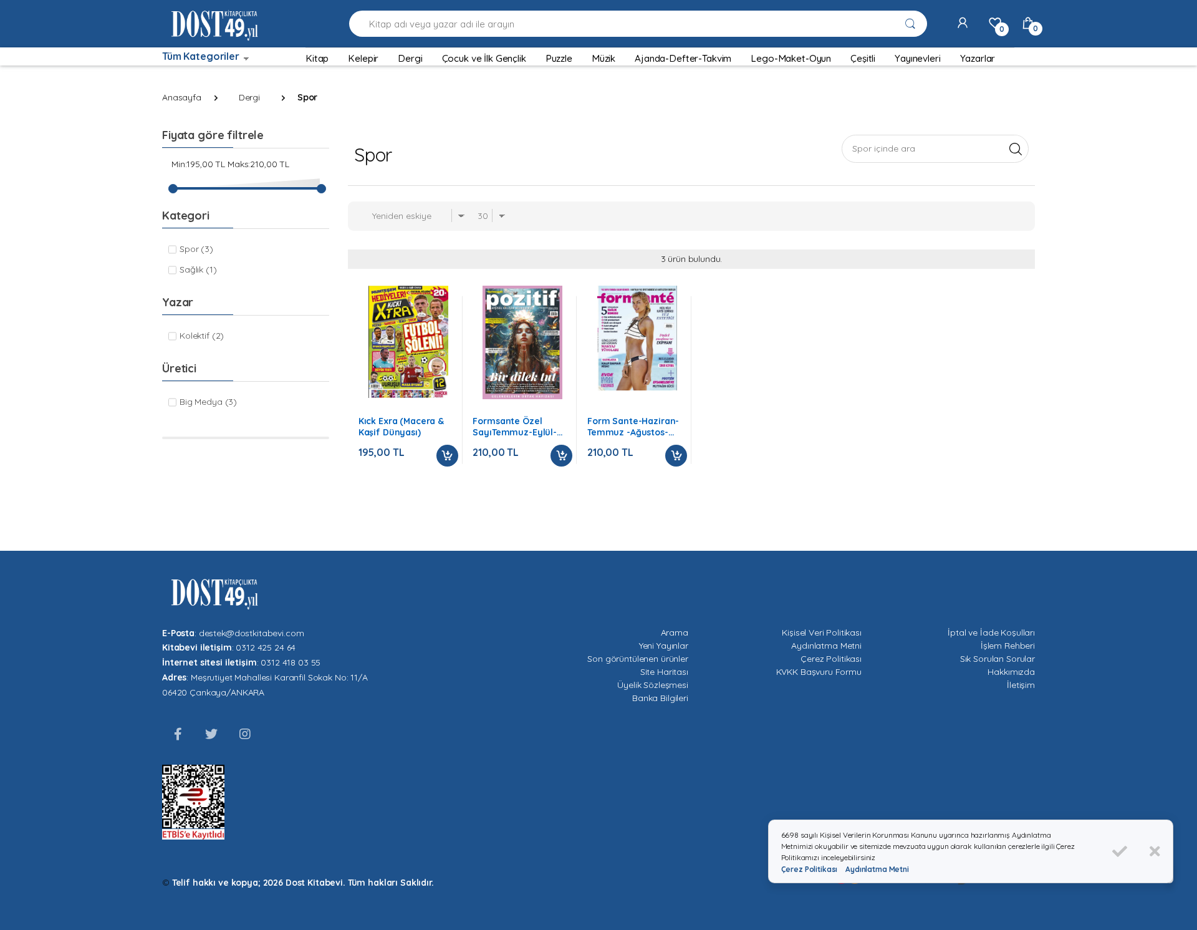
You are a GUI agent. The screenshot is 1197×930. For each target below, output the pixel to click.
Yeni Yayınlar (663, 645)
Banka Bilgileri (660, 698)
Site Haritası (664, 671)
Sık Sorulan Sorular (997, 658)
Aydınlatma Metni (826, 645)
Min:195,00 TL (198, 164)
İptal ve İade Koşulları (991, 632)
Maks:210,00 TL (258, 164)
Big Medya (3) (208, 401)
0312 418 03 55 (290, 662)
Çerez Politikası (831, 658)
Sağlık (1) (198, 269)
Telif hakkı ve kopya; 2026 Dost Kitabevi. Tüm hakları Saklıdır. (303, 882)
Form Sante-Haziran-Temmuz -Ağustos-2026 (633, 426)
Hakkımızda (1011, 671)
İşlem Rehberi (1008, 645)
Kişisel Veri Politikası (822, 632)
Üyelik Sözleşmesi (652, 684)
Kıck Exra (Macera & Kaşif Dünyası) (401, 426)
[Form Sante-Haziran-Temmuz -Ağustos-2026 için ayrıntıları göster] (637, 338)
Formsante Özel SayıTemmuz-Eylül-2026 (515, 426)
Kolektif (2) (202, 335)
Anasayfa (181, 97)
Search (1015, 148)
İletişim (1021, 684)
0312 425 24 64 (266, 647)
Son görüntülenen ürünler (637, 658)
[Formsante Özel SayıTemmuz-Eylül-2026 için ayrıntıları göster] (522, 342)
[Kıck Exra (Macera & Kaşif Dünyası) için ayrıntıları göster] (408, 342)
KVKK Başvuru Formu (819, 671)
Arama (674, 632)
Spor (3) (196, 248)
